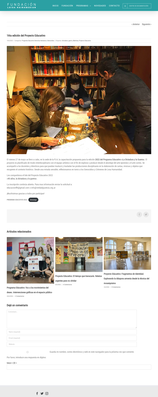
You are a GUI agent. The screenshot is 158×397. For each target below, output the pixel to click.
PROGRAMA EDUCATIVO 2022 (17, 200)
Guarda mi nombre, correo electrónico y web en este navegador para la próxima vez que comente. (92, 352)
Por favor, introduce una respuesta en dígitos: (26, 357)
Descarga (33, 200)
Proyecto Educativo (85, 41)
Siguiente (146, 24)
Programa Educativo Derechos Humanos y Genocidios (38, 41)
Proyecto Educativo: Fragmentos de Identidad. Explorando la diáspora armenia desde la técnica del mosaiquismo (126, 279)
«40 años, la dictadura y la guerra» (22, 178)
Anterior (136, 24)
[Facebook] (37, 393)
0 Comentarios (19, 296)
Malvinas (75, 41)
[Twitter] (41, 393)
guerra (70, 41)
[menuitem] (57, 5)
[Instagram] (46, 393)
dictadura (65, 41)
